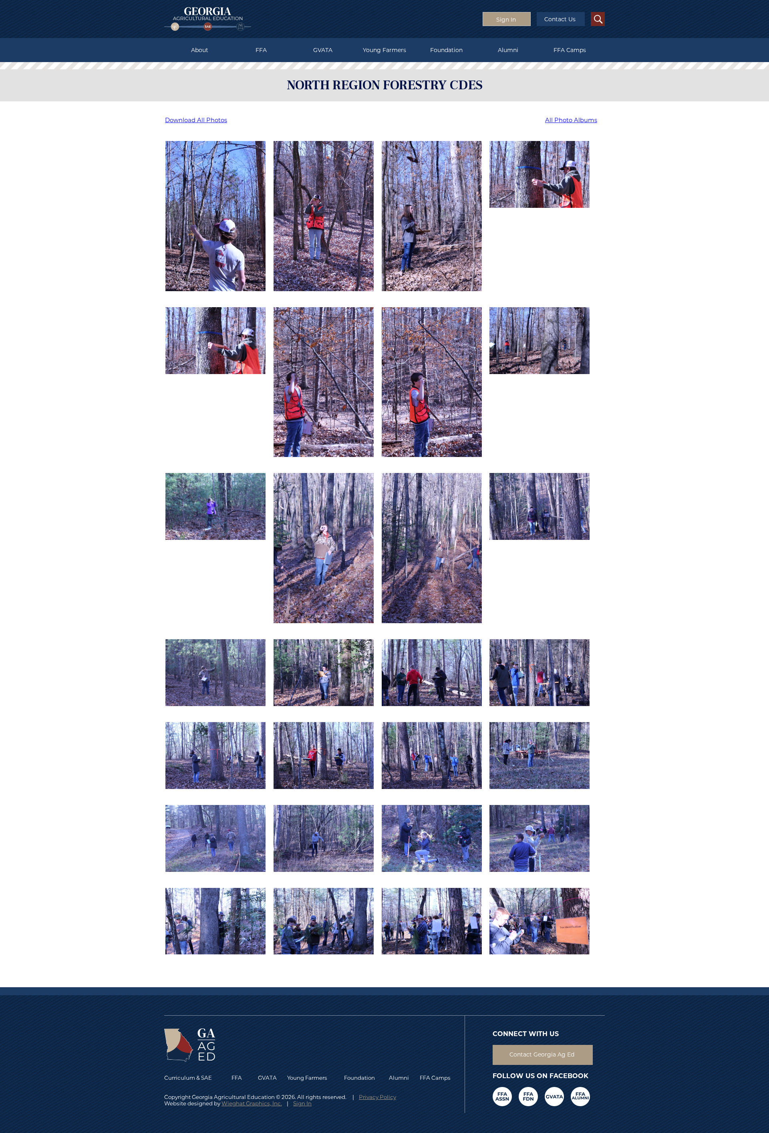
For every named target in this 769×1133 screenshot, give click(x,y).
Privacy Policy (377, 1097)
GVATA (322, 50)
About (199, 50)
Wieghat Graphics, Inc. (251, 1103)
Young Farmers (384, 50)
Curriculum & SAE (188, 1078)
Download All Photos (196, 120)
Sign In (302, 1103)
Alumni (508, 50)
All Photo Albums (571, 120)
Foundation (446, 50)
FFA (261, 50)
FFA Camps (570, 50)
